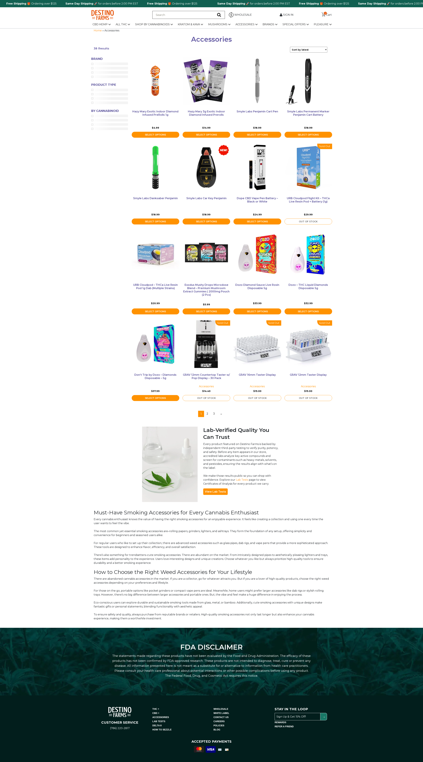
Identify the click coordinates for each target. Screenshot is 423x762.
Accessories (244, 24)
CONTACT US (221, 717)
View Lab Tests (215, 491)
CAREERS (219, 721)
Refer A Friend (284, 726)
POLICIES (218, 725)
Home (98, 30)
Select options (155, 134)
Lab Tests (242, 479)
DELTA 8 (157, 725)
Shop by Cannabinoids (152, 24)
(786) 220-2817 (120, 728)
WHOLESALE (220, 709)
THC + (155, 709)
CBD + (155, 713)
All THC (121, 24)
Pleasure (321, 24)
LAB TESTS (158, 721)
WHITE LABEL (221, 713)
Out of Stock (308, 221)
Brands (268, 24)
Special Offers (294, 24)
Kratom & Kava (189, 24)
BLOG (216, 729)
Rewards (280, 722)
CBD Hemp (100, 24)
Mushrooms (217, 24)
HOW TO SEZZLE (162, 729)
